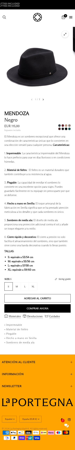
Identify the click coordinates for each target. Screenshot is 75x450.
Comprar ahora (37, 308)
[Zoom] (65, 34)
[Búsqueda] (4, 17)
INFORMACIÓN (13, 374)
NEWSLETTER (12, 386)
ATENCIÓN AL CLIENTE (18, 362)
